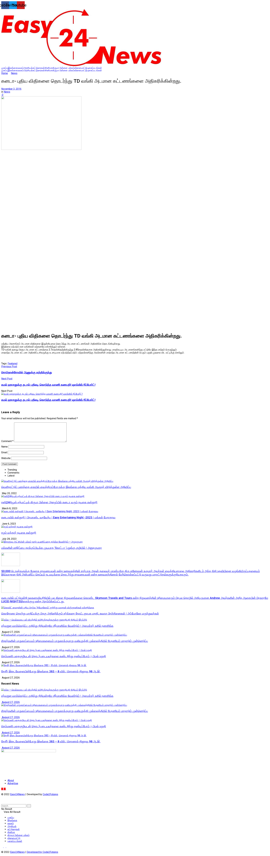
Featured (12, 363)
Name (4, 446)
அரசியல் (28, 68)
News (14, 73)
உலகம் (21, 68)
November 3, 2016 (11, 88)
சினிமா (48, 68)
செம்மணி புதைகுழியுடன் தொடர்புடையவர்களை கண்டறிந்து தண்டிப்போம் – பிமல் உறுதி (53, 656)
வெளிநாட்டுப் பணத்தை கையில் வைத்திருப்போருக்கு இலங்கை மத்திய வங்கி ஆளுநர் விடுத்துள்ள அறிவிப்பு (66, 487)
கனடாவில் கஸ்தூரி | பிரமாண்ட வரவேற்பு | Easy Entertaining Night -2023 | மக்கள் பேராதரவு (58, 517)
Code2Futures (50, 794)
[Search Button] (29, 805)
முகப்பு (4, 68)
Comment (7, 441)
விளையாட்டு (80, 68)
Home (4, 73)
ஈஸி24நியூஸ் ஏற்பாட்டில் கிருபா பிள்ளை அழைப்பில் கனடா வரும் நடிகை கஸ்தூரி (49, 502)
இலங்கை (13, 68)
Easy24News (17, 794)
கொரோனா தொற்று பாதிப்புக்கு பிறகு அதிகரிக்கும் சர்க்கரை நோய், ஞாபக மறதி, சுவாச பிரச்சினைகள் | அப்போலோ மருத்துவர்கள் (80, 613)
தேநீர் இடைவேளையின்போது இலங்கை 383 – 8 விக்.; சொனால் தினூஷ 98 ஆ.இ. (50, 671)
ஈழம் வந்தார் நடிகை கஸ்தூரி (18, 533)
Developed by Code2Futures (42, 852)
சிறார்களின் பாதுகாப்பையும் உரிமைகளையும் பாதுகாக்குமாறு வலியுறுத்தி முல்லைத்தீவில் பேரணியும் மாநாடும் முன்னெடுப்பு (74, 641)
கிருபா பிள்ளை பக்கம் (63, 68)
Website (5, 458)
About (11, 780)
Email (4, 452)
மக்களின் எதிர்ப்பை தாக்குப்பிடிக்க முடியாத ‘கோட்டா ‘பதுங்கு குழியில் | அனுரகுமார (51, 548)
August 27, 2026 (10, 702)
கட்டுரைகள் (39, 68)
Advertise (13, 783)
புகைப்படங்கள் (94, 68)
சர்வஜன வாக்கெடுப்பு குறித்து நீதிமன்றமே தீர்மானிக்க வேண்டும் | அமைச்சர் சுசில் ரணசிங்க (57, 626)
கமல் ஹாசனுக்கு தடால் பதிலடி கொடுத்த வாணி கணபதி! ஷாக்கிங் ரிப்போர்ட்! (48, 400)
